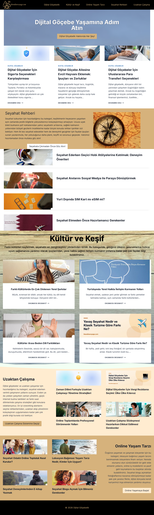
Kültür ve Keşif (73, 4)
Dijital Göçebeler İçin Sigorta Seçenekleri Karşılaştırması (22, 74)
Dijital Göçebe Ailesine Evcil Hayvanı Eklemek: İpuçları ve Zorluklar (74, 74)
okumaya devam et (38, 303)
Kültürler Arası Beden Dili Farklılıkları (39, 343)
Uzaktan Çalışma (142, 4)
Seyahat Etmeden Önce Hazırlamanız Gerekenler (90, 220)
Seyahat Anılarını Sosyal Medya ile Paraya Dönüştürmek (96, 178)
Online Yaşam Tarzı (95, 4)
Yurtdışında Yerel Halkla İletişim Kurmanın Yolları (115, 289)
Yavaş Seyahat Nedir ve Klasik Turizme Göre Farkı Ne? (115, 343)
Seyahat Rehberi (119, 4)
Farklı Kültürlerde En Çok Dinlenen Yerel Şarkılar (39, 289)
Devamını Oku (15, 103)
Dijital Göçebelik (52, 4)
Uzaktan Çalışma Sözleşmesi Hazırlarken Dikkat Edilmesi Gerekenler (123, 424)
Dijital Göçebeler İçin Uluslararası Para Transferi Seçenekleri (123, 74)
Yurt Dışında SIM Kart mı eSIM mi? (80, 199)
